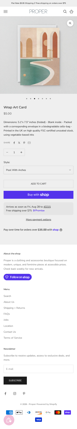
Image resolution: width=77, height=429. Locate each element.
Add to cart (38, 183)
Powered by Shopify (47, 404)
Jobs (6, 320)
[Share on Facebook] (14, 142)
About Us (9, 302)
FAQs (7, 314)
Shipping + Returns (14, 308)
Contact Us (10, 332)
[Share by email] (29, 142)
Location (8, 326)
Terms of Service (13, 338)
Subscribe (15, 380)
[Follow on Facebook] (5, 393)
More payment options (38, 219)
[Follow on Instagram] (14, 393)
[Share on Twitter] (19, 142)
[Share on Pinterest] (24, 142)
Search (7, 296)
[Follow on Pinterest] (24, 393)
